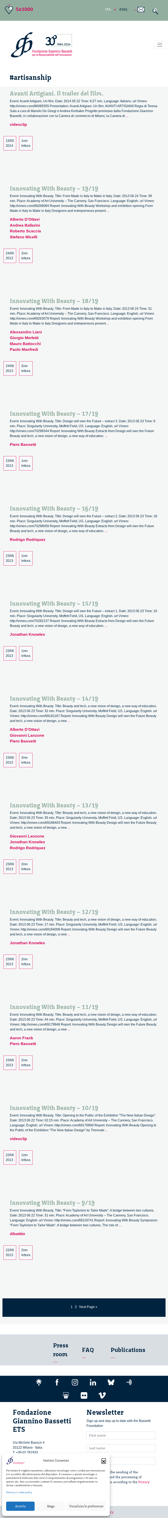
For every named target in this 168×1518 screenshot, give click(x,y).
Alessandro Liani (26, 332)
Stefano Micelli (23, 237)
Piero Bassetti (23, 444)
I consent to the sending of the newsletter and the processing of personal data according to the (120, 1479)
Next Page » (88, 1307)
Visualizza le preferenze (86, 1506)
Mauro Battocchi (25, 344)
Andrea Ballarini (25, 225)
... (127, 116)
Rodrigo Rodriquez (27, 539)
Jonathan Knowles (27, 634)
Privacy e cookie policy (19, 1492)
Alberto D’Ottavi (25, 219)
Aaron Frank (21, 1038)
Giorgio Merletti (24, 338)
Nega (50, 1506)
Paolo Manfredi (24, 349)
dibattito (17, 1234)
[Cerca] (154, 11)
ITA (108, 9)
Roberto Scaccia (25, 231)
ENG (123, 9)
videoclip (18, 124)
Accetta (20, 1506)
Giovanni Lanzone (27, 735)
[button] (104, 1460)
